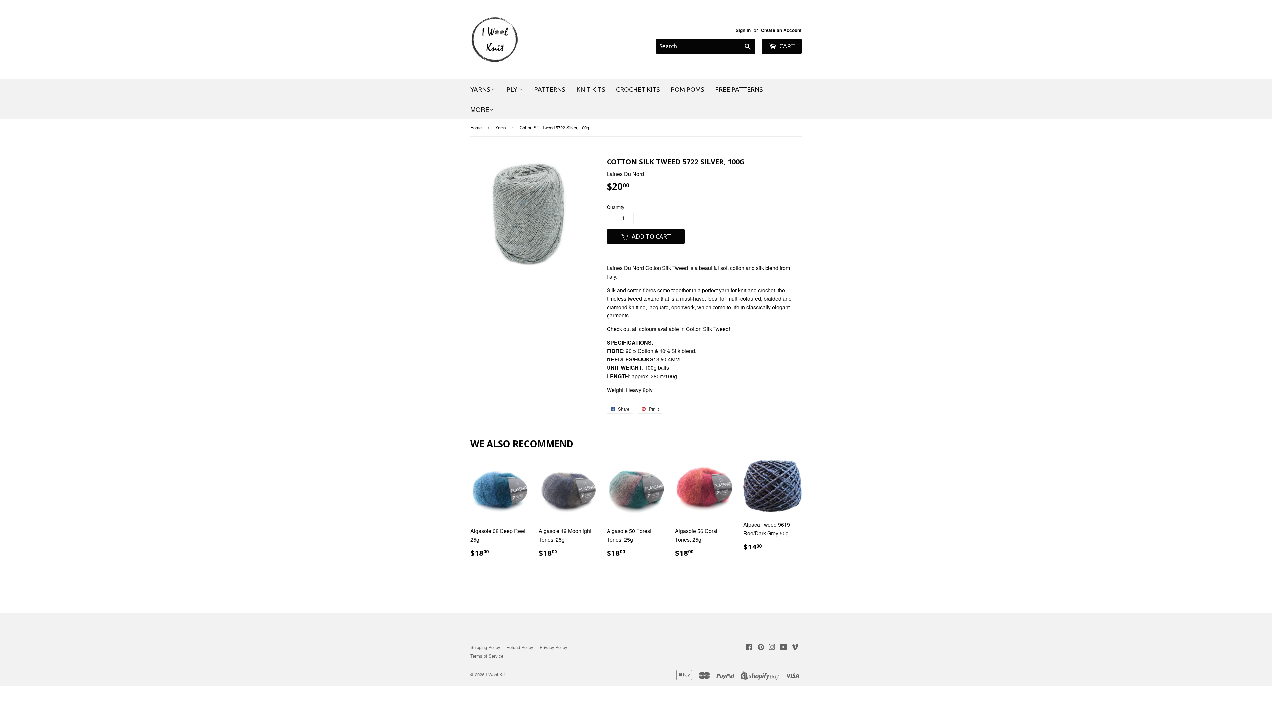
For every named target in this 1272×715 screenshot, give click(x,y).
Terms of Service (486, 656)
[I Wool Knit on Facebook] (749, 647)
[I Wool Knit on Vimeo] (795, 647)
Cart (786, 46)
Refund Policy (519, 647)
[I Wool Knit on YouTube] (783, 647)
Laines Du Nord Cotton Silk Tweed (647, 268)
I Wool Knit (496, 674)
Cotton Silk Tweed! (708, 329)
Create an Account (781, 30)
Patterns (549, 89)
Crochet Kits (638, 89)
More (480, 109)
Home (476, 127)
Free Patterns (739, 89)
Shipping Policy (485, 647)
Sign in (743, 30)
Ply (512, 89)
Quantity (615, 207)
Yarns (480, 89)
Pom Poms (687, 89)
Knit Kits (590, 89)
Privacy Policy (553, 647)
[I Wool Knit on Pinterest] (760, 647)
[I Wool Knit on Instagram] (772, 647)
